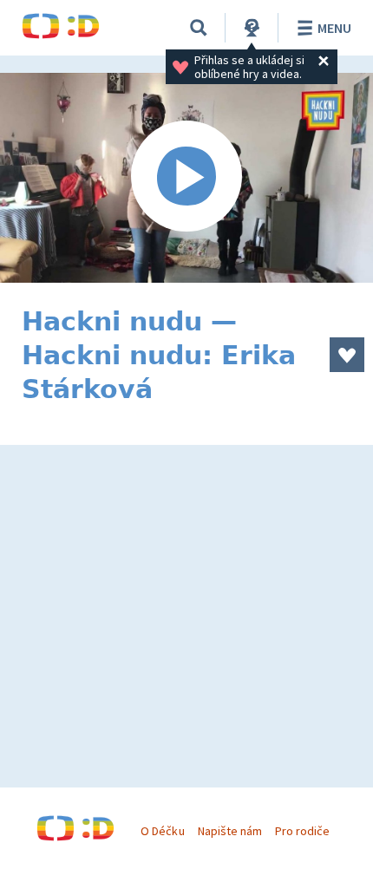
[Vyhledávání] (199, 28)
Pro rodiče (302, 831)
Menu (334, 27)
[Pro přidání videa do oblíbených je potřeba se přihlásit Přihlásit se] (347, 354)
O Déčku (162, 831)
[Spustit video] (186, 178)
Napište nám (230, 831)
